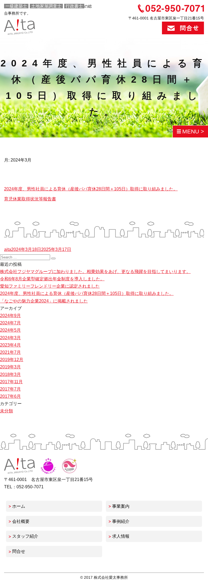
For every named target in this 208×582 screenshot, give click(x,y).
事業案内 (120, 506)
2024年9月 (10, 315)
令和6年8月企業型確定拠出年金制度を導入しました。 (52, 279)
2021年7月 (10, 352)
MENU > (193, 131)
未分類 (6, 411)
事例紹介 (120, 521)
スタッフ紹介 (25, 536)
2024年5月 (10, 330)
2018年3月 (10, 374)
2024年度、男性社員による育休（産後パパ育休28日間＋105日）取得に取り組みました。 (91, 189)
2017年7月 (10, 389)
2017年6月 (10, 396)
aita (7, 249)
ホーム (18, 506)
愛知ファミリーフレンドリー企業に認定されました (50, 286)
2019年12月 (11, 359)
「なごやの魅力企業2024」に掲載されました (44, 301)
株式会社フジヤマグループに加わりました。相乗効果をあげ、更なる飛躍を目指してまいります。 (95, 271)
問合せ (18, 551)
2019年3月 (10, 367)
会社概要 (21, 521)
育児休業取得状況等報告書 (30, 199)
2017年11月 (11, 381)
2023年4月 (10, 345)
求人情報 (120, 536)
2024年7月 (10, 323)
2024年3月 (10, 337)
